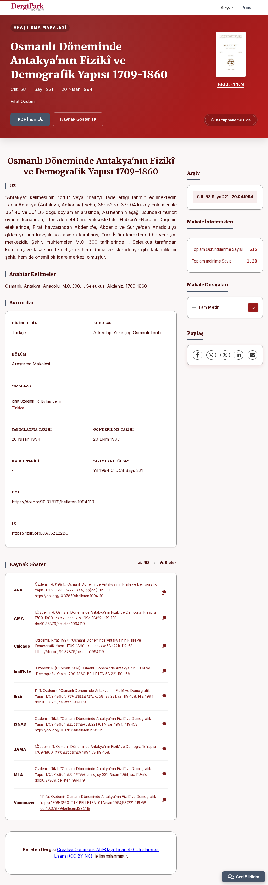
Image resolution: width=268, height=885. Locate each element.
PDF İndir (27, 119)
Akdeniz (115, 286)
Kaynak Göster (75, 119)
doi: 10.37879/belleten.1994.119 (60, 702)
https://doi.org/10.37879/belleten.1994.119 (53, 501)
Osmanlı (13, 286)
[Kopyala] (164, 592)
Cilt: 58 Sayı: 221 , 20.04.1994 (225, 196)
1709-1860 (136, 286)
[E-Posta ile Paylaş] (252, 355)
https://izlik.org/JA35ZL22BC (40, 533)
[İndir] (253, 307)
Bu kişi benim (51, 401)
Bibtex (171, 562)
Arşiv (193, 173)
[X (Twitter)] (225, 355)
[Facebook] (197, 355)
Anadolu (51, 286)
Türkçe (224, 7)
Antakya (32, 286)
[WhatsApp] (211, 355)
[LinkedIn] (238, 355)
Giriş (247, 7)
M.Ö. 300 (71, 286)
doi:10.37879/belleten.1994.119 (60, 624)
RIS (146, 562)
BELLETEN (230, 84)
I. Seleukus (93, 286)
